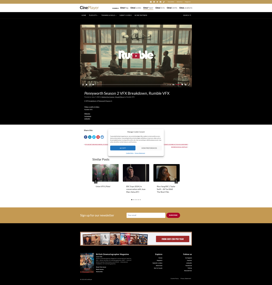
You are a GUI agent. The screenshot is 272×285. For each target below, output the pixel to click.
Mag (124, 8)
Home (84, 15)
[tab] (131, 199)
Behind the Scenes (108, 97)
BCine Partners (141, 15)
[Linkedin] (154, 2)
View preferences (149, 148)
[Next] (176, 181)
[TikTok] (163, 2)
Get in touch (158, 268)
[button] (85, 137)
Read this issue (101, 267)
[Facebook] (160, 2)
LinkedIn (87, 119)
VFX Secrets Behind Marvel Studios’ (107, 144)
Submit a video (126, 15)
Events (172, 8)
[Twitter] (157, 2)
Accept (123, 148)
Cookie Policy (130, 153)
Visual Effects (119, 97)
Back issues (100, 269)
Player (148, 8)
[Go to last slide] (95, 181)
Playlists (159, 260)
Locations (185, 8)
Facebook (189, 265)
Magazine (188, 2)
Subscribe (173, 215)
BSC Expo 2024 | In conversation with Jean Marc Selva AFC (135, 189)
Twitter (189, 260)
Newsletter (171, 2)
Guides (135, 8)
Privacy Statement (140, 153)
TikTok (190, 268)
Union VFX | (103, 186)
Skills (160, 8)
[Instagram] (150, 2)
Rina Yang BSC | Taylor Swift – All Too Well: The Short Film (166, 189)
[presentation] (105, 173)
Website (87, 114)
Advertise (179, 2)
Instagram (87, 116)
